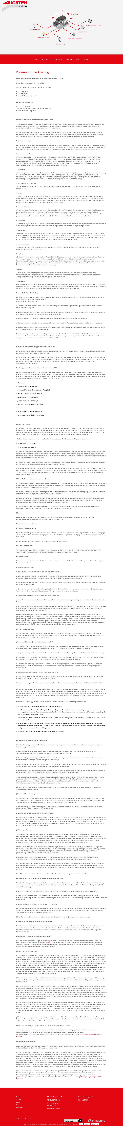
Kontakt (86, 59)
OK (81, 1124)
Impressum (19, 1104)
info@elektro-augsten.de (53, 1108)
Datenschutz (19, 1107)
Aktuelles (69, 59)
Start (36, 59)
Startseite (18, 1099)
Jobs (77, 59)
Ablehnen (87, 1124)
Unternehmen (57, 59)
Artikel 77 (49, 942)
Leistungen (45, 59)
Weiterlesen (95, 1124)
